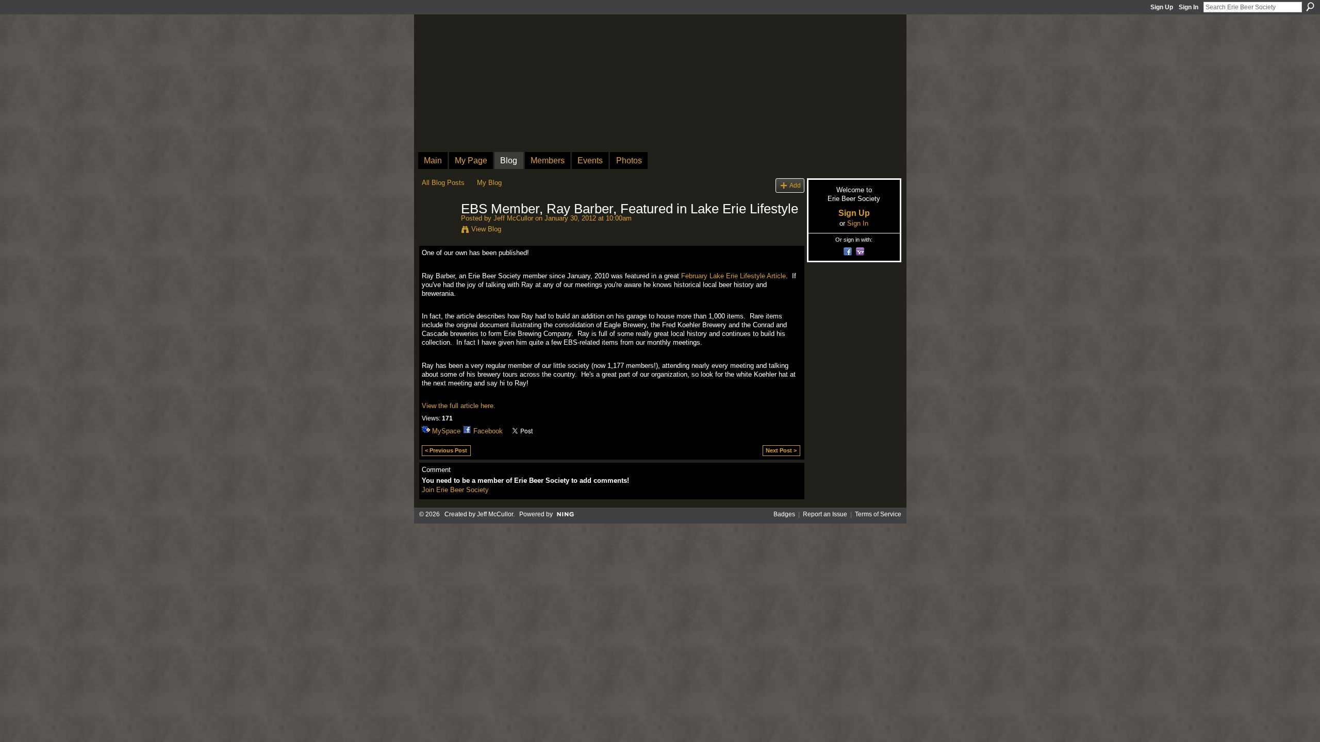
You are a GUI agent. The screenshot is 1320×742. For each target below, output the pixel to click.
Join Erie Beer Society (455, 490)
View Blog (486, 229)
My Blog (489, 183)
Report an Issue (825, 514)
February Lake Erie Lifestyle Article (733, 276)
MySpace (446, 431)
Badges (784, 514)
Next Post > (781, 450)
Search (1310, 6)
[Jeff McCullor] (438, 231)
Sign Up (1161, 7)
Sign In (1188, 7)
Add (795, 185)
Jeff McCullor (513, 218)
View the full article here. (459, 406)
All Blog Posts (443, 183)
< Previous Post (446, 450)
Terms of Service (878, 514)
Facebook (488, 431)
